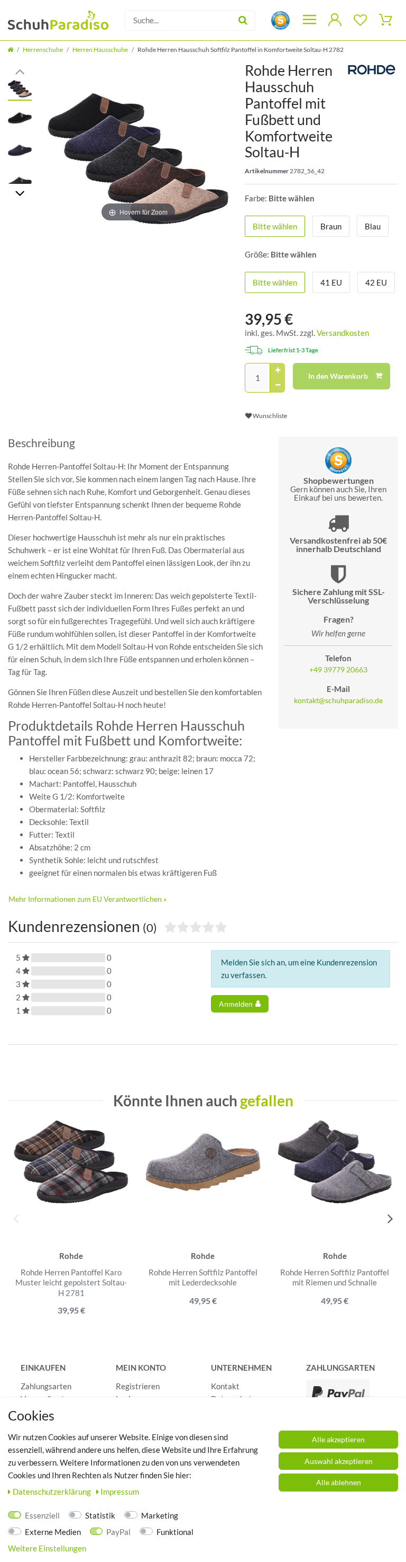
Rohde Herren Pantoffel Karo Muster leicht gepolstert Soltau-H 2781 (71, 1282)
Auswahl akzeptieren (338, 1461)
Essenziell (42, 1515)
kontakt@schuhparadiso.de (338, 700)
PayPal (118, 1532)
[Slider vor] (20, 192)
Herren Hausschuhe (100, 50)
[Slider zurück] (20, 70)
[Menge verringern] (277, 385)
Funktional (174, 1532)
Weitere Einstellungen (47, 1548)
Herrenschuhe (43, 50)
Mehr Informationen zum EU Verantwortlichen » (87, 898)
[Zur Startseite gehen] (10, 50)
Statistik (100, 1515)
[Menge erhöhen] (277, 370)
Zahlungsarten (46, 1386)
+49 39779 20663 (338, 669)
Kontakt (225, 1386)
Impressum (119, 1491)
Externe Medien (53, 1532)
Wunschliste (269, 416)
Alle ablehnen (338, 1482)
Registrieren (138, 1386)
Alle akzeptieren (338, 1439)
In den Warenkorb (338, 375)
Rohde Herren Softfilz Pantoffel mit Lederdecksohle (203, 1277)
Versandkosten (343, 333)
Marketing (159, 1515)
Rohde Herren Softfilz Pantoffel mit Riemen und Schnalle (334, 1277)
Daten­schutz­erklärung (53, 1491)
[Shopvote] (280, 19)
